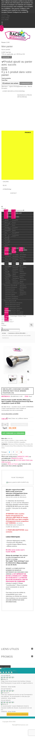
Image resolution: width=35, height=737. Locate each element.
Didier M (8, 675)
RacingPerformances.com (20, 725)
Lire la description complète (9, 414)
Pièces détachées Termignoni (23, 285)
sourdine (11, 440)
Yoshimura (15, 235)
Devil (13, 225)
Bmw (6, 222)
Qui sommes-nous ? (7, 321)
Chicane (3, 419)
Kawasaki (7, 230)
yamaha (21, 440)
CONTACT (13, 193)
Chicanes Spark (10, 294)
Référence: (5, 396)
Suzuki (7, 239)
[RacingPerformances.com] (17, 35)
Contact (3, 325)
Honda (7, 227)
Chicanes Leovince (11, 292)
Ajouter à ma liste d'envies (9, 454)
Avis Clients (23, 482)
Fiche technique (17, 477)
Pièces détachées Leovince (23, 273)
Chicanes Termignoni (11, 296)
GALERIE (6, 181)
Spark (14, 230)
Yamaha (7, 244)
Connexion (4, 14)
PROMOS (28, 132)
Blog (2, 323)
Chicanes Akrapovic (11, 287)
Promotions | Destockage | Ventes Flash (13, 316)
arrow (8, 438)
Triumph (7, 242)
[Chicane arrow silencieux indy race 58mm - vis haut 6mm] (22, 379)
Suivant (28, 380)
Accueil (3, 208)
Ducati (7, 225)
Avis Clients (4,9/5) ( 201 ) (8, 670)
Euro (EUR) (5, 19)
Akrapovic (15, 220)
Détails (17, 472)
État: (27, 396)
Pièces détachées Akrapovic (23, 254)
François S (8, 688)
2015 (5, 442)
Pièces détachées (9, 301)
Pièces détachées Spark (23, 279)
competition (22, 442)
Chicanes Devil (9, 291)
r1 (15, 440)
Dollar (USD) (5, 18)
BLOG (5, 185)
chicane (6, 440)
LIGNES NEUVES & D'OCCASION (12, 91)
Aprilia (6, 220)
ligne (17, 440)
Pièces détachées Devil (23, 267)
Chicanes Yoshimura (11, 298)
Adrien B (8, 700)
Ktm (6, 232)
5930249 (16, 442)
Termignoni (15, 232)
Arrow (14, 222)
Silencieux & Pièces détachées (16, 444)
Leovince (15, 227)
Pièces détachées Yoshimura (23, 292)
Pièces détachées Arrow (23, 260)
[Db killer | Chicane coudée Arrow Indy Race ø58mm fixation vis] (12, 379)
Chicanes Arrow (10, 289)
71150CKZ (10, 442)
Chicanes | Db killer (10, 285)
